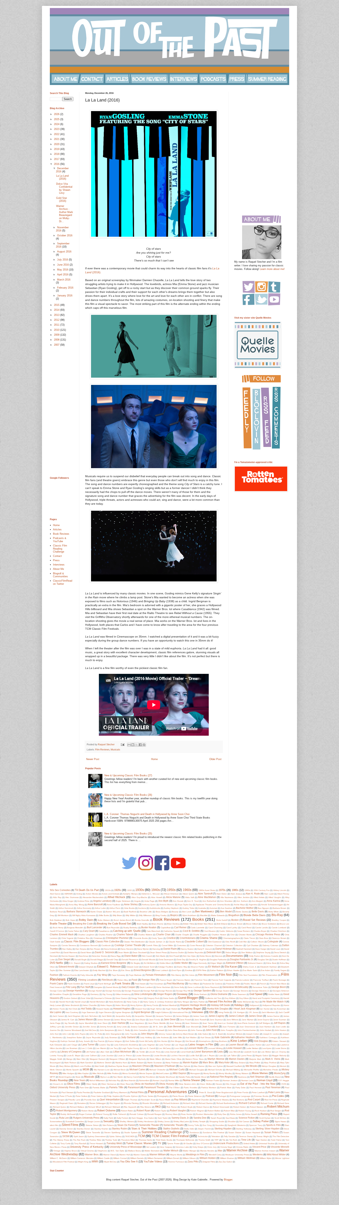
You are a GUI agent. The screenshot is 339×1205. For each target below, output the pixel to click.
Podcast (210, 1096)
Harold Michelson (97, 1002)
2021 (57, 139)
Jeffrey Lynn (55, 1027)
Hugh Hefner (156, 1009)
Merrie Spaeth (72, 1070)
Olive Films (73, 1083)
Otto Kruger (231, 1084)
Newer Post (92, 759)
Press (56, 560)
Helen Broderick (72, 1005)
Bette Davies (242, 912)
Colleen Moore (257, 942)
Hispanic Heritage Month (193, 1005)
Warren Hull (124, 1155)
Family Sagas (280, 970)
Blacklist (203, 915)
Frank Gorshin (73, 984)
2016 (57, 164)
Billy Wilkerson (145, 915)
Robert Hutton (239, 1107)
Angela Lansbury (102, 901)
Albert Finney (283, 894)
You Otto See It (129, 1161)
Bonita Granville (142, 920)
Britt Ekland (222, 924)
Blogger (228, 1179)
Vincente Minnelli (280, 1147)
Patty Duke (240, 1087)
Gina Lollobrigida (143, 994)
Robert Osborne (106, 1110)
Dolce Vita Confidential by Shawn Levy (64, 188)
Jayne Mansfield (86, 1023)
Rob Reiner (172, 1107)
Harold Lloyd (80, 1002)
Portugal (222, 1096)
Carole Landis (261, 927)
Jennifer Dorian (72, 1027)
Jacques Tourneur (164, 1016)
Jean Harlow (118, 1023)
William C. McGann (58, 1158)
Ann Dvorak (178, 901)
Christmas (97, 938)
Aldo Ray (57, 897)
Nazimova (242, 1077)
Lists (220, 1051)
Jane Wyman (248, 1020)
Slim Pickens (108, 1125)
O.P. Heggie (283, 1080)
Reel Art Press (270, 1100)
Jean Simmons (192, 1023)
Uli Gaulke (187, 1143)
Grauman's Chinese (103, 998)
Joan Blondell (192, 1027)
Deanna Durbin (177, 952)
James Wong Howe (122, 1020)
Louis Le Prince (125, 1055)
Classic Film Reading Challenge (60, 548)
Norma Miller (173, 1080)
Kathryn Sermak (68, 1041)
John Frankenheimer (246, 1030)
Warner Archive (237, 1150)
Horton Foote (59, 1009)
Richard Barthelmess (225, 1103)
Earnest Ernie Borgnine (113, 963)
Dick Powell (174, 956)
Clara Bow (263, 938)
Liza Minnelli (234, 1052)
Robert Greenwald (221, 1107)
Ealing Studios (91, 963)
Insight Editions (162, 1012)
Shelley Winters (127, 1121)
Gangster (98, 987)
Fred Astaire (140, 984)
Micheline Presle (270, 1070)
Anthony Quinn (149, 905)
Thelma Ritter (95, 1140)
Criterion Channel (214, 945)
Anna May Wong (76, 905)
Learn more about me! (272, 269)
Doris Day (181, 959)
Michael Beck (120, 1070)
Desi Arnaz (83, 956)
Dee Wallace (247, 952)
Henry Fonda (152, 1005)
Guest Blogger (188, 997)
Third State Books (164, 1140)
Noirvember (144, 1080)
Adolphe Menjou (130, 894)
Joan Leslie (281, 1027)
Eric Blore (113, 970)
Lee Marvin (101, 1048)
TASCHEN (129, 1136)
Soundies (219, 1125)
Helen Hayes (106, 1005)
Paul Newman (273, 1087)
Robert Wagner (197, 1111)
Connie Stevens (68, 945)
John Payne (80, 1034)
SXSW (65, 1136)
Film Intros (189, 975)
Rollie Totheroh (119, 1114)
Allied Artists (258, 897)
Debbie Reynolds (195, 952)
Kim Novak (190, 1041)
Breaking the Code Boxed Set (114, 923)
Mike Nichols (98, 1073)
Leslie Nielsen (252, 1048)
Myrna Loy (105, 1077)
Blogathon (233, 915)
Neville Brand (275, 1077)
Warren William (157, 1154)
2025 (57, 119)
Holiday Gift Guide (220, 1005)
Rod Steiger (275, 1111)
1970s (222, 890)
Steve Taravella (93, 1132)
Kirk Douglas (261, 1041)
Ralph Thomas (130, 1100)
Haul (257, 1002)
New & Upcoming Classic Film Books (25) (128, 833)
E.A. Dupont (74, 963)
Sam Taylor (163, 1118)
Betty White (273, 912)
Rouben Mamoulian (205, 1114)
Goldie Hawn (274, 994)
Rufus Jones (235, 1114)
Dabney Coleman (270, 945)
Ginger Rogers (164, 994)
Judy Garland (128, 1037)
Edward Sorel (148, 967)
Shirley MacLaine (181, 1121)
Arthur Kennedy (84, 908)
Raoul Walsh (164, 1100)
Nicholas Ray (114, 1080)
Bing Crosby (161, 915)
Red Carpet (254, 1099)
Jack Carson (58, 1016)
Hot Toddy (86, 1008)
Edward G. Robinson (109, 966)
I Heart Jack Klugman (244, 1008)
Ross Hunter (186, 1114)
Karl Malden (191, 1037)
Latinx (222, 1045)
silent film (54, 1125)
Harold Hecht (65, 1002)
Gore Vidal (85, 998)
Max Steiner (199, 1066)
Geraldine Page (80, 994)
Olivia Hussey (166, 1084)
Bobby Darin (86, 919)
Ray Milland (180, 1099)
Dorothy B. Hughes (197, 959)
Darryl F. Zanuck (204, 949)
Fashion (54, 975)
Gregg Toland (137, 998)
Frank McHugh (104, 984)
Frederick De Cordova (212, 984)
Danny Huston (187, 949)
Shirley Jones (164, 1121)
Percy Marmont (120, 1092)
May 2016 (63, 269)
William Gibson (189, 1158)
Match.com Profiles (82, 1066)
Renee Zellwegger (97, 1103)
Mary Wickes (64, 1066)
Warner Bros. (92, 1154)
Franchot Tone (201, 980)
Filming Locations (87, 979)
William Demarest (155, 1158)
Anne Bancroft (95, 904)
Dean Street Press (158, 952)
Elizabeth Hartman (268, 967)
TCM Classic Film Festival (170, 1136)
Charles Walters (145, 935)
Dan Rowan (95, 949)
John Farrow (196, 1030)
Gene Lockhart (194, 987)
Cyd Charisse (253, 945)
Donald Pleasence (130, 959)
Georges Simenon (281, 991)
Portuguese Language (240, 1096)
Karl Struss (206, 1037)
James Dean (255, 1016)
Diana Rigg (116, 956)
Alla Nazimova (227, 897)
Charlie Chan (163, 934)
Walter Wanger (189, 1151)
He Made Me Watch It (273, 1001)
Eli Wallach (214, 966)
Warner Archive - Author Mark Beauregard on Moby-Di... (64, 214)
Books (198, 919)
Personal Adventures (167, 1091)
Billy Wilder (130, 915)
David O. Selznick (104, 952)
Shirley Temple (199, 1121)
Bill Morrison (63, 915)
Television (215, 1136)
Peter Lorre (274, 1092)
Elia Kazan (231, 966)
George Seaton (223, 991)
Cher (232, 935)
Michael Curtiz (177, 1069)
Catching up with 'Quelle (127, 930)
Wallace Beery (134, 1151)
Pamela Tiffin (116, 1087)
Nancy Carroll (133, 1077)
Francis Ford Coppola (221, 980)
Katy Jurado (84, 1041)
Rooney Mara (171, 1114)
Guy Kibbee (230, 998)
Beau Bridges (162, 912)
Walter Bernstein (152, 1151)
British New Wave (205, 924)
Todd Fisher (276, 1140)
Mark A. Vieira (272, 1059)
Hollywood (254, 1005)
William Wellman (246, 1158)
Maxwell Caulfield (234, 1066)
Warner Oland (109, 1155)
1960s (187, 890)
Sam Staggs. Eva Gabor (143, 1118)
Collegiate (272, 941)
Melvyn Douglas (269, 1066)
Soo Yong (207, 1125)
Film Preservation (269, 975)
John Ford (211, 1030)
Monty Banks (209, 1073)
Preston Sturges (57, 1100)
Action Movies (92, 894)
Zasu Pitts (193, 1161)
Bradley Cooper (279, 920)
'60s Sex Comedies (60, 890)
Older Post (215, 759)
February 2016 (65, 287)
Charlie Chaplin (182, 935)
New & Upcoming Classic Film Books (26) (128, 794)
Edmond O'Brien (235, 963)
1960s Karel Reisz (207, 890)
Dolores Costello (271, 956)
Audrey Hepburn (171, 908)
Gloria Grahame (219, 994)
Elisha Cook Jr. (250, 967)
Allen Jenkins (243, 897)
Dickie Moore (205, 956)
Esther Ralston (216, 970)
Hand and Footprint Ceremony (266, 998)
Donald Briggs (96, 959)
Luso (221, 1055)
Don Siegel (64, 959)
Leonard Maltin (195, 1048)
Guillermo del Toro (213, 998)
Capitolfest (165, 927)
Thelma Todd (111, 1140)
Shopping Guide (216, 1121)
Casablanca (104, 931)
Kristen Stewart (279, 1041)
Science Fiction (247, 1117)
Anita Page (149, 901)
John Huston (280, 1030)
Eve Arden (265, 970)
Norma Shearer (191, 1080)
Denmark (54, 956)
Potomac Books (261, 1096)
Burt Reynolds (113, 927)
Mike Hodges (68, 1073)
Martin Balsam (137, 1063)
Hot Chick (73, 1009)
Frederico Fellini (233, 984)
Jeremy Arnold (106, 1027)
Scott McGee (280, 1118)
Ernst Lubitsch (161, 970)
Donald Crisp (112, 959)
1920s (117, 890)
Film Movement (206, 975)
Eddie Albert (165, 963)
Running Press (269, 1114)
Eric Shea (125, 970)
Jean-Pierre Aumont (246, 1023)
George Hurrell (95, 991)
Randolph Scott (148, 1100)
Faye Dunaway (118, 975)
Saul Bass (230, 1118)
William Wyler (265, 1158)
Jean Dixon (102, 1023)
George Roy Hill (183, 991)
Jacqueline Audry (123, 1016)
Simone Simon (92, 1125)
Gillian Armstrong (123, 994)
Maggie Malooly (279, 1055)
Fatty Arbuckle (86, 975)
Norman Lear (247, 1080)
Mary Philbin (255, 1063)
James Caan (198, 1016)
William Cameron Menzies (82, 1158)
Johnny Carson (165, 1034)
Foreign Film (148, 979)
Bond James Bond (122, 920)
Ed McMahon (150, 963)
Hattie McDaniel (244, 1002)
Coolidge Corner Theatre (128, 945)
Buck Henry (58, 927)
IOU (211, 1012)
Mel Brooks (252, 1066)
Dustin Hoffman (279, 959)
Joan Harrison (265, 1027)
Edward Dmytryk (86, 967)
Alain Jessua (236, 894)
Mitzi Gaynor (179, 1073)
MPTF (52, 1077)
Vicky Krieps (197, 1147)
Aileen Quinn (188, 894)
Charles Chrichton (278, 931)
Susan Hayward (253, 1132)
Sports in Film (273, 1125)
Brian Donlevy (173, 924)
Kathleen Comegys (268, 1037)
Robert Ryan (143, 1110)
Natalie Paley (185, 1077)
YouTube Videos (153, 1161)
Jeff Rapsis (280, 1023)
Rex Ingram (115, 1103)
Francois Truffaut (261, 980)
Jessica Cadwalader (140, 1027)
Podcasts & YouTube (59, 540)
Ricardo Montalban (150, 1103)
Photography (163, 1096)
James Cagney (216, 1016)
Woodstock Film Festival (63, 1162)
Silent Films (70, 1124)
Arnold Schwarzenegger (272, 905)
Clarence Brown (279, 938)
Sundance (194, 1132)
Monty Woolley (225, 1073)
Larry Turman (165, 1045)
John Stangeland (113, 1034)
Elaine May (182, 967)
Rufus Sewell (251, 1114)
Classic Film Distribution (134, 942)
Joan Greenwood (247, 1027)
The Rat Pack (79, 1140)
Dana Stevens (127, 949)
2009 (57, 334)
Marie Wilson (155, 1059)
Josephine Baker (74, 1037)
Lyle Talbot (232, 1055)
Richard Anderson (171, 1103)
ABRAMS (68, 894)
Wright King (83, 1162)
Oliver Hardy (91, 1084)
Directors (218, 956)
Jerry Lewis (122, 1027)
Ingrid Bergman (142, 1012)
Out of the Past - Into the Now (257, 1083)
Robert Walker (214, 1111)
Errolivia (188, 970)
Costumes (181, 945)
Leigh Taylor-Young (130, 1048)
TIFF (216, 1140)
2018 (57, 154)
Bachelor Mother (245, 908)
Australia (202, 908)
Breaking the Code (83, 923)
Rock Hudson (261, 1111)
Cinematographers (231, 938)
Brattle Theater (58, 923)
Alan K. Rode (253, 893)
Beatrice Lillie (146, 912)
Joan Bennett (174, 1026)
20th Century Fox (262, 890)
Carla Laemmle (198, 927)
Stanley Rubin (119, 1128)
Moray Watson (241, 1073)
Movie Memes (260, 1073)
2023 (57, 129)
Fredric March (250, 984)
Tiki (223, 1140)
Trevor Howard (96, 1143)
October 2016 (64, 235)
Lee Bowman (71, 1048)
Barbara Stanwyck (76, 911)
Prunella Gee (90, 1100)
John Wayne (147, 1033)
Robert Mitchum (278, 1106)
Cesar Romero (243, 931)
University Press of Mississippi (126, 1147)
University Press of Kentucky (87, 1146)
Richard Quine (59, 1107)
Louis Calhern (90, 1055)
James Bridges (182, 1016)
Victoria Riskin (242, 1147)
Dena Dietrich (280, 952)
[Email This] (129, 745)
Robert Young (244, 1111)
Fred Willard (194, 984)
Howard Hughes (122, 1008)
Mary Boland (240, 1063)
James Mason (85, 1019)
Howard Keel (141, 1009)
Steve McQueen (70, 1132)
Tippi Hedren (261, 1140)
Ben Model (226, 911)
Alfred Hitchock (116, 897)
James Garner (273, 1016)
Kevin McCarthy (146, 1041)
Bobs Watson (104, 920)
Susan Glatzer (234, 1132)
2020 (57, 144)
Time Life (246, 1139)
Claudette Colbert (194, 941)
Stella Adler (189, 1129)
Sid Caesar (244, 1121)
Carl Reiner (180, 927)
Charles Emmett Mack (62, 934)
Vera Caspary (166, 1147)
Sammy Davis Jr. (180, 1117)
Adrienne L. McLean (150, 894)
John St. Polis (95, 1034)
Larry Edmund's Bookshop (126, 1045)
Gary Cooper (128, 987)
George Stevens (240, 991)
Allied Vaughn (274, 897)
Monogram (195, 1073)
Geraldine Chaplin (61, 994)
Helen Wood (121, 1005)
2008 (57, 339)
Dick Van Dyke (189, 956)
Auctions (142, 908)
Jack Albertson (268, 1012)
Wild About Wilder (276, 1154)
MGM (86, 1069)
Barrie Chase (96, 912)
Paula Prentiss (83, 1092)
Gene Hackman (163, 987)
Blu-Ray (277, 915)
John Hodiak (265, 1030)
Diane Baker (131, 956)
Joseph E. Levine (271, 1034)
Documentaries (234, 955)
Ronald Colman (137, 1114)
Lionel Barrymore (203, 1051)
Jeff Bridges (264, 1023)
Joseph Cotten (252, 1034)
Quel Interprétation (110, 1099)
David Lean (275, 949)
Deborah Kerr (214, 952)
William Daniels (137, 1158)
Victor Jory (212, 1147)
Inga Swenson (88, 1012)
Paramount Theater (154, 1087)
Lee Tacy (114, 1048)
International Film (180, 1012)
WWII (95, 1161)
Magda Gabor (261, 1055)
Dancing (156, 949)
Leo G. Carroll (149, 1048)
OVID (283, 1084)
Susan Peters (271, 1132)
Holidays (239, 1005)
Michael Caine (137, 1069)
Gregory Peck (153, 998)
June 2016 (63, 264)
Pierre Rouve (178, 1096)
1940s (155, 890)
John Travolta (131, 1034)
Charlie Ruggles (200, 935)
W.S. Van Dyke (117, 1151)
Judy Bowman (110, 1037)
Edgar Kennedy (199, 963)
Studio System (131, 1132)
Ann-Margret (257, 901)
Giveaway (182, 994)
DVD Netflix (56, 962)
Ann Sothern (242, 901)
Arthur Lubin (100, 908)
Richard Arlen (189, 1103)
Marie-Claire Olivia (173, 1059)
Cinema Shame (208, 937)
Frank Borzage (279, 980)
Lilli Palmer (91, 1052)
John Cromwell (157, 1030)
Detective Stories (99, 956)
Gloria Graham (200, 994)
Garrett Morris (112, 987)
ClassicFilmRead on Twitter (62, 582)
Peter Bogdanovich (224, 1092)
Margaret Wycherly (137, 1059)
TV (159, 1143)
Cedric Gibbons (226, 931)
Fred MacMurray (175, 983)
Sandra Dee (199, 1117)
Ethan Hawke (233, 970)
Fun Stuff (85, 987)
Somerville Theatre (173, 1125)
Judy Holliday (146, 1037)
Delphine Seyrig (263, 952)
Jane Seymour (216, 1020)
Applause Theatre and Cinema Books (213, 905)
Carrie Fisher (73, 931)
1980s (235, 890)
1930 (129, 890)
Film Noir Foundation (248, 975)
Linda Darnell (170, 1052)
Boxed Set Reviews (254, 919)
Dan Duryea (81, 949)
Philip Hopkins (113, 1096)
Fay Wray (102, 975)
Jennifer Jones (89, 1027)
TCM (141, 1136)
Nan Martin (118, 1077)
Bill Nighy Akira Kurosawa (83, 915)
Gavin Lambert (146, 987)
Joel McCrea (90, 1030)
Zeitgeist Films (208, 1162)
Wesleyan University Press (237, 1155)
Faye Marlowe (135, 975)
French (263, 984)
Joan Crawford (210, 1026)
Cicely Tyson (157, 938)
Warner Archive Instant (265, 1151)
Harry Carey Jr (133, 1002)
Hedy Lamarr (55, 1005)
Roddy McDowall (67, 1114)
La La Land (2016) (62, 177)
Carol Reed (246, 927)
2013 (57, 314)
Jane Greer (170, 1019)
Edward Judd (133, 967)
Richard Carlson (247, 1103)
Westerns (258, 1154)
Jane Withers (232, 1020)
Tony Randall (80, 1143)
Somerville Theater (149, 1125)
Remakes (81, 1103)
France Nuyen (166, 980)
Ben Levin (187, 912)
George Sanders (202, 990)
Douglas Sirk (263, 959)
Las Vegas (180, 1045)
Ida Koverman (279, 1009)
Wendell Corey (215, 1155)
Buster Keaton (149, 927)
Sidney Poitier (261, 1121)
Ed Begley (135, 963)
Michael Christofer (157, 1070)
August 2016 (64, 251)
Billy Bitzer (117, 915)
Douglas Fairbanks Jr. (241, 959)
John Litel (66, 1034)
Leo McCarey (165, 1048)
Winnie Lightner (282, 1158)
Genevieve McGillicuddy (235, 987)
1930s (139, 890)
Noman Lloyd (159, 1080)
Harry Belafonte (116, 1002)
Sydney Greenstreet (96, 1136)
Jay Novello (69, 1023)
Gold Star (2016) (61, 199)
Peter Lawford (258, 1092)
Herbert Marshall (169, 1005)
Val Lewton (151, 1147)
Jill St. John (158, 1027)
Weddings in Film (195, 1154)
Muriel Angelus (65, 1077)
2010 (57, 329)
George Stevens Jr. (260, 991)
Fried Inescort (56, 987)
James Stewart (103, 1020)
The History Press (61, 1140)
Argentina (253, 905)
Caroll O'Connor (57, 931)
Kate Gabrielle (222, 1037)
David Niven (86, 952)
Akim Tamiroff (205, 893)
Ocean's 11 (58, 1084)
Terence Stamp (246, 1136)
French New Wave (278, 984)
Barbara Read (56, 912)
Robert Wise (229, 1111)
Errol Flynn (176, 970)
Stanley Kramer (101, 1129)
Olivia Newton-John (187, 1084)
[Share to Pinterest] (144, 745)
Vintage (56, 1151)
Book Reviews (61, 533)
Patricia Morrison (208, 1087)
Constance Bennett (89, 945)
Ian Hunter (265, 1009)
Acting (79, 894)
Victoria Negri (226, 1147)
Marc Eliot (81, 1059)
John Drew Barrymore (177, 1030)
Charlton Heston (218, 935)
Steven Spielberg (112, 1132)
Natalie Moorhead (167, 1077)
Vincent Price (259, 1147)
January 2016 (64, 295)
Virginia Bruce (70, 1151)
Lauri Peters (271, 1045)
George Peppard (132, 991)
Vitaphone (102, 1151)
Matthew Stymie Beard (118, 1066)
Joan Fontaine (229, 1027)
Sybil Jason (79, 1136)
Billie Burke (104, 915)
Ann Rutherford (209, 901)
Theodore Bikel (128, 1140)
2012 (57, 319)
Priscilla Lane (74, 1100)
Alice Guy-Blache (139, 897)
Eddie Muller (181, 963)
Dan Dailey (67, 949)
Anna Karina (273, 901)
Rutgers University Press (86, 1117)
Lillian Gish (104, 1052)
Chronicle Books (140, 938)
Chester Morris (245, 935)
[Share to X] (137, 745)
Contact (57, 556)
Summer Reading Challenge (162, 1132)
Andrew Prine (83, 901)
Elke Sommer (65, 970)
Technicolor (203, 1136)
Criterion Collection (234, 945)
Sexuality (108, 1121)
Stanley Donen (83, 1129)
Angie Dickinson (123, 901)
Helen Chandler (90, 1005)
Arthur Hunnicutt (65, 908)
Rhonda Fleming (131, 1103)
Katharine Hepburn (244, 1037)
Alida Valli (189, 897)
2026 (57, 114)
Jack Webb (107, 1016)
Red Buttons (238, 1100)
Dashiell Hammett (244, 949)
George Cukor (56, 991)
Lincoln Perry (155, 1052)
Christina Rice (83, 938)
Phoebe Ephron (130, 1096)
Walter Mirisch (171, 1150)
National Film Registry (221, 1076)
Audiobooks (154, 908)
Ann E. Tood (193, 901)
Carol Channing (215, 927)
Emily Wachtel (99, 970)
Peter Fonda (242, 1092)
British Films (188, 924)
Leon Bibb (179, 1048)
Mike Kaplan (83, 1073)
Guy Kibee (244, 998)
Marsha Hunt (121, 1063)
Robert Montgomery (66, 1110)
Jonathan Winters (234, 1034)
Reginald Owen (67, 1103)
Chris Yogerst (67, 938)
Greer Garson (121, 998)
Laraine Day (104, 1045)
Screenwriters (56, 1121)
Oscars (219, 1084)
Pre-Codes (278, 1095)
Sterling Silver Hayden (267, 1128)
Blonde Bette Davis (254, 915)
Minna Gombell (129, 1073)
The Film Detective (280, 1136)
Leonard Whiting (215, 1048)
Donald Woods (148, 959)
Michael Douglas (196, 1070)
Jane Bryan (140, 1020)
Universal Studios (266, 1143)
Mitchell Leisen (162, 1073)
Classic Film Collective (107, 941)
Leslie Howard (234, 1048)
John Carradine (141, 1030)
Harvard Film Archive (220, 1001)
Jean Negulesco (136, 1023)
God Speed (256, 994)
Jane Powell (185, 1020)
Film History (176, 975)
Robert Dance (202, 1107)
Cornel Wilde (167, 945)
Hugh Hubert (171, 1009)
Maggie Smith (56, 1059)
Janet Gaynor (263, 1020)
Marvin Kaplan (191, 1062)
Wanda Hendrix (207, 1151)
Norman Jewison (230, 1080)
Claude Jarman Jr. (157, 942)
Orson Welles (206, 1084)
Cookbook (106, 945)
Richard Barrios (205, 1103)
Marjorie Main (255, 1059)
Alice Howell (156, 897)
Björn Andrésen (189, 915)
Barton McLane (113, 912)
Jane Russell (200, 1020)
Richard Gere (283, 1103)
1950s (171, 890)
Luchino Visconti (178, 1055)
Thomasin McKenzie (185, 1140)
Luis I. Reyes (209, 1055)
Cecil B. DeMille (191, 931)
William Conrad (120, 1158)
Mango (69, 1059)
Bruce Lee (284, 924)
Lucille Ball (194, 1055)
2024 (57, 124)
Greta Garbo (168, 998)
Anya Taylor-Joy (185, 905)
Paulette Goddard (102, 1092)
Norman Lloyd (264, 1080)
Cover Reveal (196, 945)
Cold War (243, 942)
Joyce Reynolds (93, 1037)
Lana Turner (88, 1044)
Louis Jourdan (107, 1055)
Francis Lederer (242, 980)
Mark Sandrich (86, 1063)
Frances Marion (183, 980)
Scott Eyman (265, 1118)
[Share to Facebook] (140, 745)
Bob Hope (70, 920)
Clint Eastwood (214, 942)
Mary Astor (224, 1062)
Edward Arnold (66, 966)
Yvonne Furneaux (176, 1162)
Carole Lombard (279, 927)
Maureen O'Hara (141, 1066)
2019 (57, 149)
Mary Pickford (270, 1063)
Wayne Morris (176, 1155)
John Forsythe (227, 1030)
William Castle (103, 1158)
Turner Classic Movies (139, 1143)
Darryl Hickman (223, 948)
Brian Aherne (157, 924)
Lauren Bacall (236, 1044)
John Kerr (54, 1034)
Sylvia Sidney (115, 1136)
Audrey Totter (188, 908)
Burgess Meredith (75, 927)
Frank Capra (56, 983)
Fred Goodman (156, 984)
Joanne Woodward (72, 1030)
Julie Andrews (162, 1037)
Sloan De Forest (126, 1125)
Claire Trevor (249, 938)
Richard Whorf (94, 1107)
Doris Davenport (166, 959)
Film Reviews (102, 749)
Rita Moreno (145, 1107)
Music (78, 1077)
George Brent (278, 987)
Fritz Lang (71, 987)
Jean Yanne (208, 1023)
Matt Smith (99, 1066)
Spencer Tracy (255, 1125)
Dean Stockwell (140, 952)
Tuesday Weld (114, 1143)
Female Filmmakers (156, 975)
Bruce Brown (236, 924)
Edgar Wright (216, 963)
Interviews (59, 564)
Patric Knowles (190, 1087)
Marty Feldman (172, 1063)
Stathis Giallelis (171, 1128)
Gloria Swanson (239, 994)
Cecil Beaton (210, 931)
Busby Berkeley (130, 927)
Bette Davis (258, 911)
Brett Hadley (142, 924)
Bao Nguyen (263, 908)
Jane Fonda (154, 1020)
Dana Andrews (110, 949)
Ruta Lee (64, 1117)
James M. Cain (67, 1020)
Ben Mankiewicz (204, 911)
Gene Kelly (179, 987)
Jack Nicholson (91, 1016)
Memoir (283, 1066)
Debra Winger (231, 952)
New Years (79, 1080)
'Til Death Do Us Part (87, 890)
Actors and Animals (110, 894)
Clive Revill (230, 942)
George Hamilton (75, 990)
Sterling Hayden (223, 1128)
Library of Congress (71, 1051)
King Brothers (220, 1041)
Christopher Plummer (117, 938)
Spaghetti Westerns (236, 1125)
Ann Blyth (163, 901)
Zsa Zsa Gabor (225, 1162)
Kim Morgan (176, 1041)
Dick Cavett (147, 956)
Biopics (174, 915)
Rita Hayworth (130, 1107)
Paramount (134, 1087)
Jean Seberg (175, 1023)
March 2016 (63, 279)
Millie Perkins (113, 1073)
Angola (137, 901)
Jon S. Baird (217, 1034)
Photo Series (147, 1096)
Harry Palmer (199, 1002)
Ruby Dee (221, 1114)
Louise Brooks (160, 1055)
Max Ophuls (184, 1066)
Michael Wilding (233, 1070)
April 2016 (63, 274)
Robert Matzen (256, 1107)
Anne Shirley (131, 904)
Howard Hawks (102, 1009)
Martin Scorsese (154, 1063)
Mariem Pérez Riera (194, 1059)
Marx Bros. (208, 1062)
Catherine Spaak (171, 931)
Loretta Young (56, 1055)
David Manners (70, 952)
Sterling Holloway (244, 1129)
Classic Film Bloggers (76, 941)
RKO (158, 1106)
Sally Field (108, 1118)
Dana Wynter (143, 949)
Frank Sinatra (122, 983)
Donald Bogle (80, 959)
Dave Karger (261, 949)
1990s (247, 890)
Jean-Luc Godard (225, 1023)
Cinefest (171, 938)
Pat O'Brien (174, 1087)
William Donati (172, 1158)
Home (154, 759)
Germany (94, 994)
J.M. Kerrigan (239, 1012)
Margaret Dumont (98, 1059)
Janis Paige (55, 1023)
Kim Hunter (162, 1041)
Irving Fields (223, 1012)
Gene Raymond (212, 987)
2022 (57, 134)
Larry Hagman (148, 1045)
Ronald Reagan (154, 1114)
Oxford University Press (62, 1087)
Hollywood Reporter (271, 1005)
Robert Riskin (127, 1111)
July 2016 (63, 259)
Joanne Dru (55, 1030)
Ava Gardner (226, 908)
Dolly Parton (254, 956)
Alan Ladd (268, 894)
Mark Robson (70, 1063)
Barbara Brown (279, 908)
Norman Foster (212, 1080)
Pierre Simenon (195, 1096)
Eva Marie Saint (250, 970)
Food (134, 979)
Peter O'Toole (66, 1096)
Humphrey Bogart (191, 1008)
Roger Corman (85, 1114)
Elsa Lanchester (81, 970)
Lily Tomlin (140, 1052)
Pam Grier (84, 1087)
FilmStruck (107, 979)
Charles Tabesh (125, 934)
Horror (286, 1005)
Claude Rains (175, 942)
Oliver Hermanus (108, 1084)
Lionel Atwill (185, 1052)
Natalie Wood (200, 1077)
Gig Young (107, 994)
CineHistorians (188, 938)
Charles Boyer (260, 931)
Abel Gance (55, 894)
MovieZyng (280, 1073)
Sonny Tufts (193, 1125)
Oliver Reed (125, 1084)
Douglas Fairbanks (218, 959)
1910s (108, 890)
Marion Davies (237, 1059)
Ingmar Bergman (122, 1012)
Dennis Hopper (68, 956)
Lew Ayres (266, 1048)
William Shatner (227, 1158)
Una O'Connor (202, 1143)
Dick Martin (161, 956)
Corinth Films (152, 945)
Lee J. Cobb (86, 1048)
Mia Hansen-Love (102, 1070)
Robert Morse (87, 1111)
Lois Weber (266, 1052)
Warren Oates (139, 1155)
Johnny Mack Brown (185, 1034)
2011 (57, 324)
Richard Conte (267, 1103)
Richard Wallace (77, 1107)
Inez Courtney (72, 1012)
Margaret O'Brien (117, 1059)
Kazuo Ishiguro (115, 1041)
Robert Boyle (187, 1107)
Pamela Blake (99, 1087)
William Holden (208, 1158)
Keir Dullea (130, 1041)
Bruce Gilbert (252, 924)
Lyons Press (246, 1055)
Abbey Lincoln (279, 890)
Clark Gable (55, 942)
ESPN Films (201, 970)
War (220, 1150)
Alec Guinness (72, 897)
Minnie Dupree (145, 1073)
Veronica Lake (182, 1147)
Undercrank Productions (226, 1143)
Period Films (137, 1092)
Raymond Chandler (200, 1100)
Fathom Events (70, 975)
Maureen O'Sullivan (164, 1066)
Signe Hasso (280, 1121)
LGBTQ (53, 1052)
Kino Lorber (239, 1040)
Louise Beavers (143, 1055)
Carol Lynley (232, 927)
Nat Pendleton (148, 1077)
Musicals (115, 749)
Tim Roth (233, 1140)
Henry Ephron (136, 1005)
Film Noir (225, 974)
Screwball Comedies (75, 1121)
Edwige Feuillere (165, 967)
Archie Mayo (239, 905)
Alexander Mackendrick (93, 897)
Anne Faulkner (113, 905)
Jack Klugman (74, 1016)
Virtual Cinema (87, 1151)
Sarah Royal (216, 1118)
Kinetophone (205, 1041)
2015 (57, 304)
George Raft (149, 991)
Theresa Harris (145, 1140)
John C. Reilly (124, 1030)
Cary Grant (89, 931)
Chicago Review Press (267, 934)
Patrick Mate (225, 1087)
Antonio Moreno (166, 905)
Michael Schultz (215, 1070)
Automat (213, 908)
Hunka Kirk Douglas (218, 1008)
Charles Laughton (86, 935)
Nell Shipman (257, 1076)
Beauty (175, 912)
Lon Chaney (280, 1052)
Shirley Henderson (145, 1121)
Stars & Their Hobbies (144, 1128)
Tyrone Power (173, 1143)
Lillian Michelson (122, 1051)
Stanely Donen (66, 1129)
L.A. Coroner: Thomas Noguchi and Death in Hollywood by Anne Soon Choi (147, 814)
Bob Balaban (56, 920)
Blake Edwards (218, 915)
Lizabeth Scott (250, 1052)
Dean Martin (123, 952)
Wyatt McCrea (110, 1162)
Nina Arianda (130, 1080)
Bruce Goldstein (269, 924)
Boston (235, 920)
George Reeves (165, 991)
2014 (57, 309)
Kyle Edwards (56, 1045)
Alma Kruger (68, 901)
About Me (58, 568)
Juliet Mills (177, 1037)
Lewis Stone (280, 1048)
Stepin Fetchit (204, 1129)
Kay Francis (99, 1041)
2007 (57, 344)
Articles (57, 529)
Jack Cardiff (284, 1012)
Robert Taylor (160, 1111)
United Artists (249, 1143)
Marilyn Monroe (216, 1059)
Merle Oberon (56, 1070)
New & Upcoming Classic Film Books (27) (128, 775)
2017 (57, 159)
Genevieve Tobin (260, 987)
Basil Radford (130, 912)
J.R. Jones (253, 1012)
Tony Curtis (65, 1143)
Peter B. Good (205, 1092)
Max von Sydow (215, 1066)
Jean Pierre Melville (157, 1023)
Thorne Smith (204, 1140)
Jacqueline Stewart (143, 1016)
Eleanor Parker (197, 967)
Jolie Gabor (203, 1034)
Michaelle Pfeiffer (252, 1070)
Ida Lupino (55, 1012)
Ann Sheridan (226, 901)
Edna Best (271, 963)
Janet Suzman (279, 1020)
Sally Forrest (122, 1118)
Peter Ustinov (97, 1096)
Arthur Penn (114, 908)
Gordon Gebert (70, 998)
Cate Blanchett (153, 931)
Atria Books (129, 908)
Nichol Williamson (97, 1080)
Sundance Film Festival (213, 1132)
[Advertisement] (61, 412)
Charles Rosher (105, 935)
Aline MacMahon (207, 897)
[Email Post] (122, 744)
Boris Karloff (222, 920)
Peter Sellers (81, 1096)
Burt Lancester (95, 927)
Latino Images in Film (200, 1044)
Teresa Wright (262, 1136)
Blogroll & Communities (60, 575)
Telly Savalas (230, 1136)
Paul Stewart (67, 1092)
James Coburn (236, 1016)
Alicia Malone (173, 897)
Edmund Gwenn (255, 963)
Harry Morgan (183, 1002)
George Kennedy (113, 991)
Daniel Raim (170, 948)
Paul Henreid (256, 1087)
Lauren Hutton (255, 1045)
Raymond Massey (221, 1100)
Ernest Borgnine (142, 970)
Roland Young (102, 1114)
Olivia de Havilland (144, 1084)
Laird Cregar (71, 1045)
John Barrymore (107, 1030)
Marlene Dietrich (104, 1063)
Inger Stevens (105, 1012)
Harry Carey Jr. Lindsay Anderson (158, 1002)
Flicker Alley (122, 980)
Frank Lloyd (89, 984)
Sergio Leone (93, 1121)
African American (171, 894)
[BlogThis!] (133, 745)
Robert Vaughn (178, 1110)
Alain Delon (221, 894)
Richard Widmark (112, 1107)
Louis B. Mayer (73, 1055)
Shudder (232, 1121)
